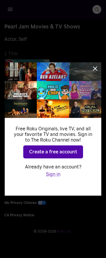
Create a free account (53, 152)
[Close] (95, 68)
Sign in (53, 174)
